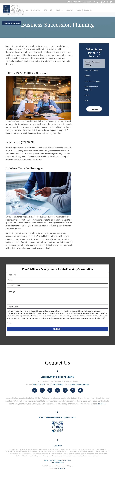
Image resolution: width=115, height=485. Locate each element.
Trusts (87, 95)
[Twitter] (104, 1)
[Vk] (111, 1)
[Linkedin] (101, 1)
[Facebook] (94, 1)
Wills (86, 100)
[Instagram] (107, 1)
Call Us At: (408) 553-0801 (79, 1)
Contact (59, 460)
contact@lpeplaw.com (79, 384)
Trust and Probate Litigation (91, 88)
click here (101, 404)
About (46, 460)
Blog (64, 460)
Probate (87, 76)
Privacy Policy (60, 468)
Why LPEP (53, 460)
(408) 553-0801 (39, 384)
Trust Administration (92, 81)
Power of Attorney (91, 70)
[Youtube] (97, 1)
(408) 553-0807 (57, 384)
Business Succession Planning (92, 63)
